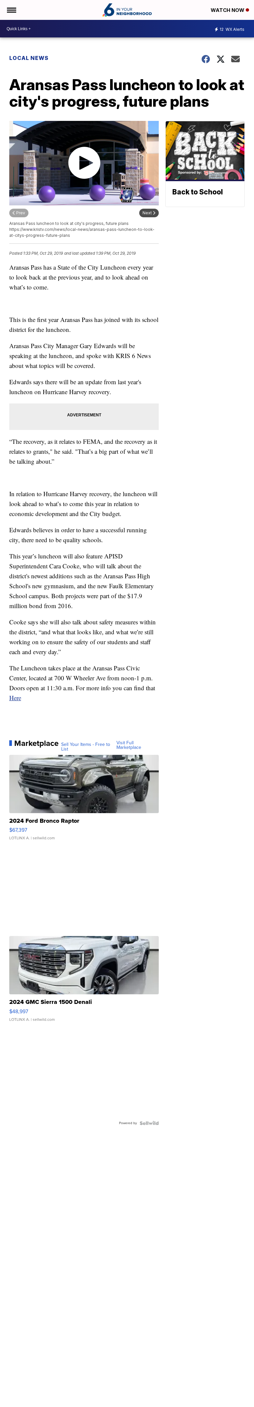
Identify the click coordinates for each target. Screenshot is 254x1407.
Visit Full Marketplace (128, 745)
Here (15, 698)
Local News (29, 58)
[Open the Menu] (11, 10)
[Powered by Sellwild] (149, 1123)
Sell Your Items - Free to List (85, 747)
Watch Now (228, 10)
